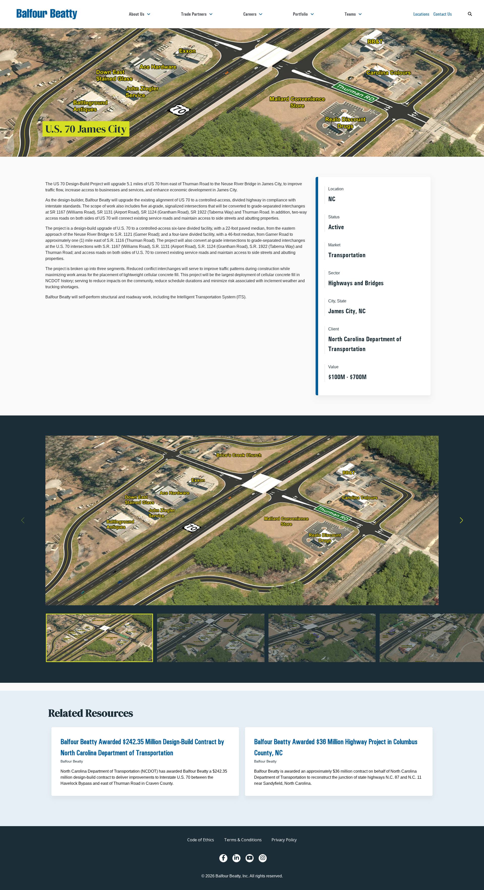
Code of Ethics (200, 840)
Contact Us (442, 14)
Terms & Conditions (243, 840)
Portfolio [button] (300, 14)
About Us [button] (136, 14)
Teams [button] (350, 14)
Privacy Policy (284, 840)
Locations (421, 14)
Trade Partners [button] (193, 14)
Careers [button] (249, 14)
